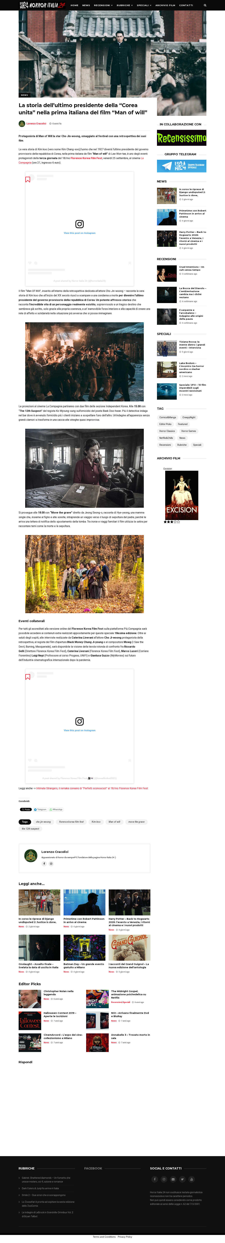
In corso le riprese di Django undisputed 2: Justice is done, (37, 920)
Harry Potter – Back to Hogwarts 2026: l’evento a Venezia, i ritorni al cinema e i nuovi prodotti (129, 922)
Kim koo (96, 821)
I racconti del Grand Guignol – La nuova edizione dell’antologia (129, 966)
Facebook (93, 1168)
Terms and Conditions (104, 1236)
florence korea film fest (71, 821)
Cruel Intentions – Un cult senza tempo (191, 268)
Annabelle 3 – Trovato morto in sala (130, 1036)
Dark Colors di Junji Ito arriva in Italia (40, 1188)
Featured (182, 424)
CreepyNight (189, 417)
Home (74, 5)
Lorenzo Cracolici (36, 123)
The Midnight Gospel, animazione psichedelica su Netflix (128, 994)
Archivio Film (165, 5)
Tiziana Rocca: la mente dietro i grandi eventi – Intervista (192, 344)
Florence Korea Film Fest (86, 158)
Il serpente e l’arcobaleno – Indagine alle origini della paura (191, 314)
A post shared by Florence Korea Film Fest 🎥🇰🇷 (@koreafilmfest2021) (79, 778)
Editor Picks (165, 424)
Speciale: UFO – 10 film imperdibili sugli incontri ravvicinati (192, 388)
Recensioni (102, 5)
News (86, 5)
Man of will (114, 821)
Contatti (186, 5)
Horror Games (189, 431)
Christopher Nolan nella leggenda (58, 993)
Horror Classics (167, 431)
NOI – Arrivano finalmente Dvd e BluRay (130, 1015)
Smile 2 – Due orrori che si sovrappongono (44, 1195)
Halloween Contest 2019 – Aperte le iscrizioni (60, 1015)
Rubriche (123, 5)
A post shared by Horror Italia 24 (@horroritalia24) (80, 281)
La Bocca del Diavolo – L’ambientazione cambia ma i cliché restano (192, 293)
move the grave (136, 821)
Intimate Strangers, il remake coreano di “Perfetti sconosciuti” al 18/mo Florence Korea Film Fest (92, 788)
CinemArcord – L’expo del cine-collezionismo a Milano (63, 1036)
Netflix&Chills (166, 438)
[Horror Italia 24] (42, 9)
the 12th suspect (30, 828)
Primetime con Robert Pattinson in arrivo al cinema (84, 920)
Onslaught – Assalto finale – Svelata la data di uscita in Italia (38, 966)
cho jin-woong (43, 821)
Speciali (143, 5)
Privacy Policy (125, 1236)
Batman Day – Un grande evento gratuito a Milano (84, 966)
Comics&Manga (167, 417)
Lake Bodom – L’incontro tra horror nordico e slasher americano (191, 367)
